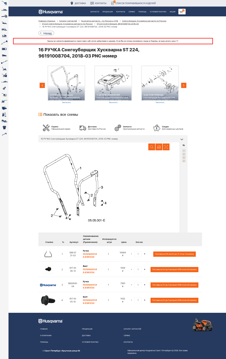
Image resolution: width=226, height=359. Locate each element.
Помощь (142, 12)
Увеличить (66, 102)
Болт (85, 297)
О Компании (45, 335)
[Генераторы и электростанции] (4, 95)
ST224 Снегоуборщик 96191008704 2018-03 (118, 24)
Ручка (86, 250)
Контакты (100, 3)
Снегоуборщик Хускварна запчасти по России (144, 21)
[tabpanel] (66, 84)
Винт (85, 266)
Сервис (132, 12)
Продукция (107, 12)
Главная (43, 329)
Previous (42, 85)
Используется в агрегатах (90, 255)
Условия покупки (158, 12)
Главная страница (46, 21)
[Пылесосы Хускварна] (4, 114)
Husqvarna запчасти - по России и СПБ (99, 21)
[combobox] (113, 138)
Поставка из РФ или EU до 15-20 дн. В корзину (174, 254)
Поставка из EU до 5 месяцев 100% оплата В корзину (174, 269)
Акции (172, 12)
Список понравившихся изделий (135, 3)
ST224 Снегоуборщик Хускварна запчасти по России (67, 24)
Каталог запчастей (68, 21)
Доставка (80, 3)
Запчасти (94, 12)
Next (183, 85)
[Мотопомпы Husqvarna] (4, 108)
